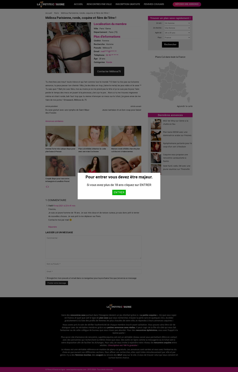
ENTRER (119, 192)
